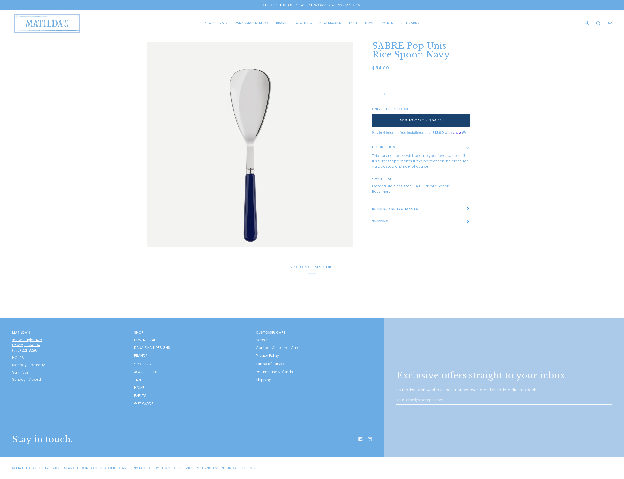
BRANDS (140, 355)
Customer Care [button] (270, 332)
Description (384, 147)
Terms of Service (271, 363)
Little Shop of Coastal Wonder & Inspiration (312, 5)
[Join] (605, 400)
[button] (252, 23)
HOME (139, 387)
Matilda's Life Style (34, 468)
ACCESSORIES (145, 371)
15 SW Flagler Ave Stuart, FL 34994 (27, 342)
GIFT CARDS (144, 403)
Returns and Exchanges (395, 209)
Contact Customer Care (278, 347)
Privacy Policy (267, 355)
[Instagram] (370, 439)
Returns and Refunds (274, 371)
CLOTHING (142, 363)
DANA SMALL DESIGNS (152, 347)
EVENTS (140, 395)
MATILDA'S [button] (21, 332)
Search (262, 339)
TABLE (138, 379)
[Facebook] (360, 439)
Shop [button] (139, 332)
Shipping (380, 221)
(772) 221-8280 (24, 350)
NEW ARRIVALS (146, 339)
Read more (381, 191)
